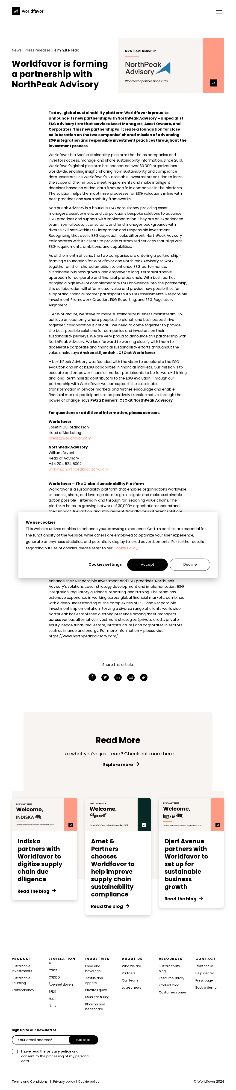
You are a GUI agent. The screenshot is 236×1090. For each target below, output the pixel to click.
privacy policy (59, 1051)
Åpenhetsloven (61, 984)
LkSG (52, 1006)
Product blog (169, 985)
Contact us (204, 966)
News (16, 50)
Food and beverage (93, 968)
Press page (204, 980)
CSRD (53, 970)
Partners (128, 973)
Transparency (23, 990)
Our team (130, 980)
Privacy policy (64, 1081)
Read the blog (34, 891)
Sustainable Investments (22, 968)
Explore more (118, 765)
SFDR (52, 991)
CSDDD (54, 977)
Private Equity (96, 990)
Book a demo (206, 987)
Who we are (131, 966)
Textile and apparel (94, 980)
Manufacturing (97, 997)
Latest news (131, 987)
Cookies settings (105, 564)
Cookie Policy (126, 548)
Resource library (171, 978)
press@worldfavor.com (70, 438)
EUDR (53, 998)
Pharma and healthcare (95, 1006)
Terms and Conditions (29, 1081)
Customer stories (173, 992)
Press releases (37, 50)
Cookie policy (88, 1081)
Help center (204, 973)
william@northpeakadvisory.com (78, 469)
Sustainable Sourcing (21, 980)
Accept (147, 564)
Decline (190, 564)
